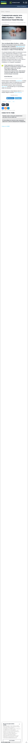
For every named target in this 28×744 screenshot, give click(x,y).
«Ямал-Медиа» (18, 92)
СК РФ (9, 101)
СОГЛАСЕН (12, 740)
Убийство (4, 101)
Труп (13, 101)
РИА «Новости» (20, 46)
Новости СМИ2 (6, 126)
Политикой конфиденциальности (10, 737)
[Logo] (4, 2)
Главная (2, 11)
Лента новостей (5, 742)
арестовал (4, 86)
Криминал (8, 11)
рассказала (19, 80)
